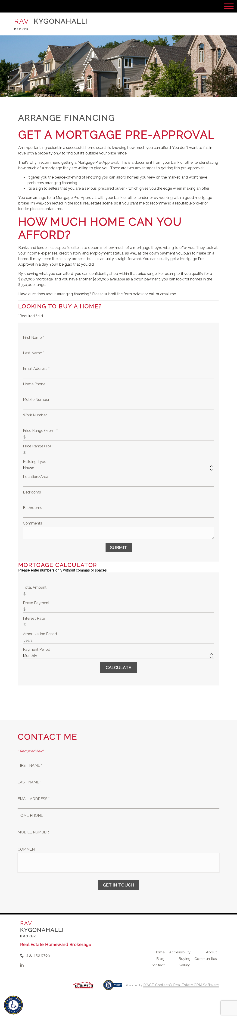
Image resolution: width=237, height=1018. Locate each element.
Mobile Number (36, 399)
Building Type (34, 461)
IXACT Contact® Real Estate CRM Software (181, 985)
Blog (160, 959)
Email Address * (36, 368)
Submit (118, 547)
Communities (205, 959)
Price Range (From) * (40, 430)
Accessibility (179, 952)
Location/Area (35, 476)
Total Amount (35, 587)
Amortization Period (40, 634)
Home (160, 952)
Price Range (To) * (38, 446)
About (211, 952)
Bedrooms (32, 492)
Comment (27, 849)
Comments (32, 523)
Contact (157, 965)
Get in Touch (118, 885)
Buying (185, 959)
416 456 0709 (38, 955)
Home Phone (34, 384)
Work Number (35, 415)
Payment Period (36, 649)
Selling (185, 965)
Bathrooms (32, 508)
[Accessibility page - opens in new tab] (113, 987)
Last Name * (33, 353)
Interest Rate (34, 618)
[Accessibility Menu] (13, 1005)
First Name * (33, 337)
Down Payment (36, 603)
